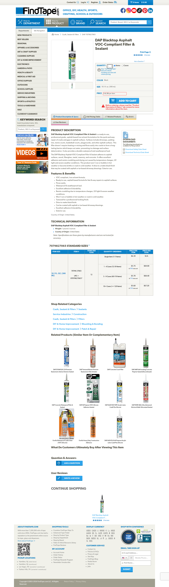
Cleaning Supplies (26, 56)
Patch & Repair (89, 329)
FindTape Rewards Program (63, 560)
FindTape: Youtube (134, 10)
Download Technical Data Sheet (137, 152)
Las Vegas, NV (24, 567)
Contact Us (92, 549)
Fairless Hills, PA (25, 569)
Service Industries (62, 314)
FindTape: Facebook (123, 10)
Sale (19, 110)
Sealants (82, 309)
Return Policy (69, 582)
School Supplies (25, 89)
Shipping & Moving (26, 97)
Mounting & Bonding (92, 324)
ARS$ (113, 531)
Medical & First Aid (26, 77)
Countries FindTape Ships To (63, 530)
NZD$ (93, 538)
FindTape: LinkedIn (150, 10)
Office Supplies (24, 81)
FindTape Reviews (59, 545)
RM (112, 536)
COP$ (105, 533)
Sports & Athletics (26, 102)
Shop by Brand (58, 540)
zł (101, 538)
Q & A (130, 117)
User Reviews (60, 122)
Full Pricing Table (93, 117)
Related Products (114, 117)
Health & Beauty (25, 73)
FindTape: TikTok (139, 10)
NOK (88, 538)
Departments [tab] (24, 31)
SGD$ (110, 538)
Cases (126, 66)
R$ (93, 533)
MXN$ (102, 531)
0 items (140, 2)
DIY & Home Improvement (66, 324)
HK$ (99, 536)
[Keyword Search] (43, 129)
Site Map (91, 557)
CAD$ (94, 531)
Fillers (81, 319)
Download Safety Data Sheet (135, 149)
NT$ (90, 541)
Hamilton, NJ (23, 562)
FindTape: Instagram (128, 10)
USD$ (88, 531)
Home (56, 35)
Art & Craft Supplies (27, 52)
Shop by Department (60, 538)
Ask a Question (139, 61)
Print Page (144, 52)
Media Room (92, 562)
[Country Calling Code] (124, 558)
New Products (24, 35)
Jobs (89, 566)
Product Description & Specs (66, 117)
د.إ (109, 531)
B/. (98, 538)
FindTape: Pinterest (144, 10)
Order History (58, 555)
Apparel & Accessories (28, 48)
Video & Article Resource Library (64, 543)
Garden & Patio (24, 68)
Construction (79, 314)
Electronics (23, 64)
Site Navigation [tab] (39, 31)
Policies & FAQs (93, 552)
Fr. (96, 533)
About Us (91, 564)
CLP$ (100, 533)
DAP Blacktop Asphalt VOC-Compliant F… (100, 517)
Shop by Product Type (61, 535)
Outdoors (22, 85)
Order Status (57, 557)
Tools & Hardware (26, 106)
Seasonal (22, 44)
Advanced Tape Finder (61, 533)
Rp (87, 536)
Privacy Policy (81, 582)
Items (118, 66)
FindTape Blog (93, 559)
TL (87, 541)
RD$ (113, 533)
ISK (96, 536)
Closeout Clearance (27, 114)
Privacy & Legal (93, 554)
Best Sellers (23, 40)
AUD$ (88, 533)
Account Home (58, 553)
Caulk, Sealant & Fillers (70, 35)
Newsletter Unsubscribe (61, 562)
